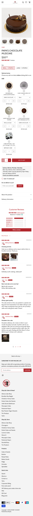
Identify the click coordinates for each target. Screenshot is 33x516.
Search (3, 473)
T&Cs (3, 481)
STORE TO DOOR (15, 510)
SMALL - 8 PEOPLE (8, 68)
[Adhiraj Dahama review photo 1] (5, 257)
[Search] (23, 2)
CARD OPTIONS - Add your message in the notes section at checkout (9, 145)
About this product (7, 194)
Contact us (4, 478)
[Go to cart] (30, 2)
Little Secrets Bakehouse (8, 403)
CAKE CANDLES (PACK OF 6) (24, 93)
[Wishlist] (26, 2)
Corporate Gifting (6, 483)
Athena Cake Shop (7, 394)
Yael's (3, 416)
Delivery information (7, 199)
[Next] (29, 23)
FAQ (3, 491)
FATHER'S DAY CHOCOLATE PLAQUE (9, 93)
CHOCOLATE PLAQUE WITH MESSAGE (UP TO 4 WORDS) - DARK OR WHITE (24, 120)
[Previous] (4, 23)
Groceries (4, 464)
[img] (5, 240)
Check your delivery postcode (11, 175)
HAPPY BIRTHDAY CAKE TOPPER (9, 119)
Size (3, 65)
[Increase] (9, 160)
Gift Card (4, 493)
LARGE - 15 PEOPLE (21, 68)
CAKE (3, 47)
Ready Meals (5, 457)
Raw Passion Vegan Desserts (9, 411)
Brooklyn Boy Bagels (7, 396)
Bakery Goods (5, 459)
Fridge (3, 462)
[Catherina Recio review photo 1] (5, 338)
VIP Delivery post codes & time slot (11, 488)
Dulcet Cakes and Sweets (8, 430)
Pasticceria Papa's (6, 408)
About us (4, 476)
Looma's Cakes (6, 432)
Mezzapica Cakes (6, 406)
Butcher (4, 454)
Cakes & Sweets (6, 452)
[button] (6, 60)
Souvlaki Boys (5, 442)
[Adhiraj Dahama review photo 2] (14, 257)
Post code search (6, 486)
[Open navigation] (2, 2)
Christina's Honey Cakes (8, 398)
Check (20, 186)
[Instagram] (2, 375)
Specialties (4, 466)
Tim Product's (5, 445)
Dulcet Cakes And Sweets (8, 401)
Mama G (4, 435)
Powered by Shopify (6, 511)
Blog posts (4, 495)
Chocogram (5, 425)
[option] (16, 23)
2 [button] (15, 346)
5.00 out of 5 (20, 212)
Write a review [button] (17, 230)
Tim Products (5, 413)
